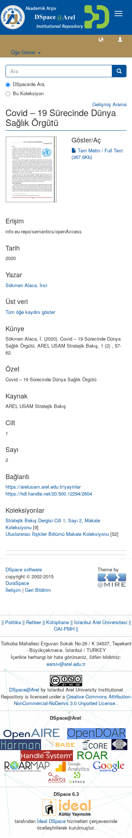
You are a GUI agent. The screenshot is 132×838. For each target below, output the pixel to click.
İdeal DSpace (51, 820)
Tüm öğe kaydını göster (30, 311)
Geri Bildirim (38, 589)
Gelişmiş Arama (109, 104)
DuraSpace (17, 582)
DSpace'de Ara (28, 84)
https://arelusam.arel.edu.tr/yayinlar (43, 486)
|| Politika (11, 622)
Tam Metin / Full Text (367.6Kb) (97, 154)
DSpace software (24, 569)
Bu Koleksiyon (28, 93)
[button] (101, 39)
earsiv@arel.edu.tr (66, 663)
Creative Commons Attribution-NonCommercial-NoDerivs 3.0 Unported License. (73, 700)
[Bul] (119, 71)
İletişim (13, 589)
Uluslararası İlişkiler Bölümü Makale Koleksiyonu (57, 533)
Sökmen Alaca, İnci (26, 285)
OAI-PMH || (66, 628)
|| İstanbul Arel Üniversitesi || (100, 622)
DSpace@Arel (25, 689)
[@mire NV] (112, 579)
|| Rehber (31, 622)
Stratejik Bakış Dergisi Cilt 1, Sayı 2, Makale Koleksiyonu (53, 524)
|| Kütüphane (55, 622)
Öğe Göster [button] (24, 52)
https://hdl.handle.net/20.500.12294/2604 (49, 493)
